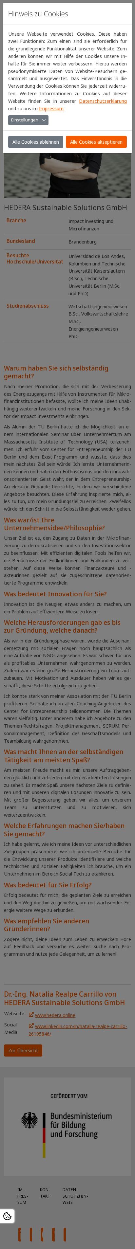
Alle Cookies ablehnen (35, 141)
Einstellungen (24, 120)
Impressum (51, 108)
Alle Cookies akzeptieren (96, 141)
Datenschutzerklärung (103, 101)
